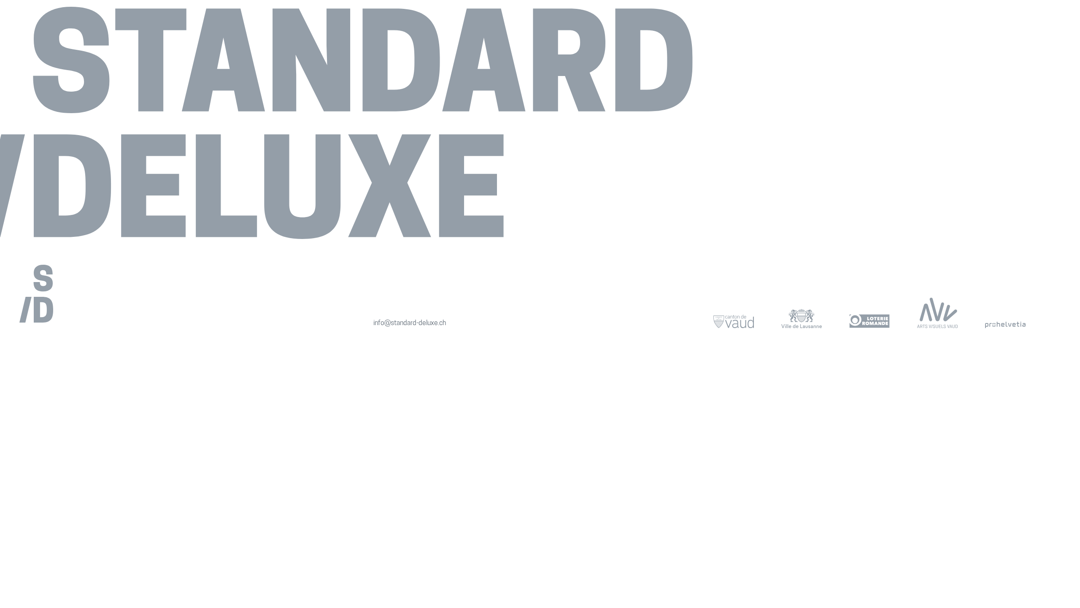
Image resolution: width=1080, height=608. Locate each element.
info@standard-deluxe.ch (409, 323)
